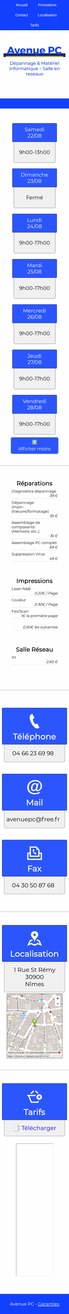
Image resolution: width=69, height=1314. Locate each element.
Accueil (21, 5)
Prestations (47, 5)
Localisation (47, 15)
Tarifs (34, 25)
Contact (21, 15)
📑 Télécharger (34, 1128)
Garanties (48, 1304)
